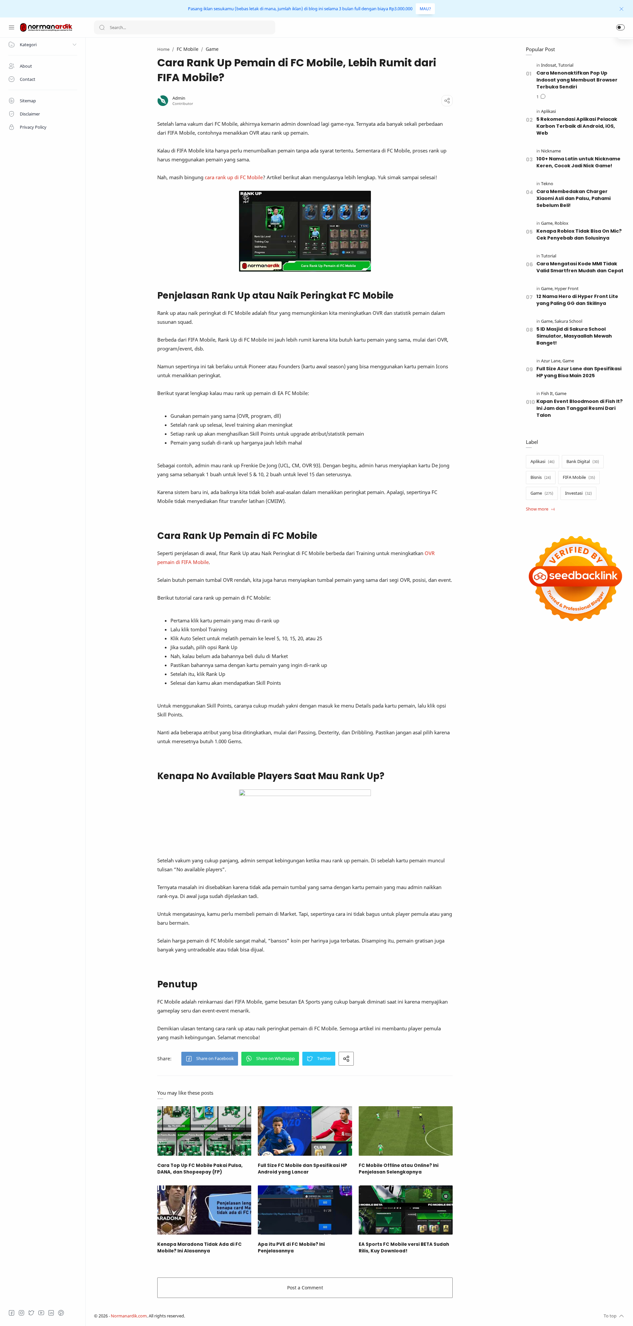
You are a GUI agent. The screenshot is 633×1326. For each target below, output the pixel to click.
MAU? (425, 9)
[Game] (547, 223)
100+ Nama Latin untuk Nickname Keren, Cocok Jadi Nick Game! (578, 162)
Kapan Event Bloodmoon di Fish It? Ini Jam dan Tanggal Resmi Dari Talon (579, 408)
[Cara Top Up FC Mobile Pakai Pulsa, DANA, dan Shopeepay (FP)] (204, 1130)
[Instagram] (21, 1312)
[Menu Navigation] (11, 27)
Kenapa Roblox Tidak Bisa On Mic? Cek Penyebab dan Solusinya (579, 234)
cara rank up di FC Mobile (234, 177)
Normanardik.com (129, 1316)
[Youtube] (41, 1312)
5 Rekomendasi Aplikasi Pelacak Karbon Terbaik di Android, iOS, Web (576, 126)
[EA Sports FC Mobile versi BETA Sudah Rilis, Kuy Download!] (406, 1210)
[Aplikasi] (548, 111)
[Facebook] (11, 1312)
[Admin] (178, 98)
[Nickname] (551, 151)
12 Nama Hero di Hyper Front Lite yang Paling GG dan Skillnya (577, 300)
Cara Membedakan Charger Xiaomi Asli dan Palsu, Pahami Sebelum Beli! (573, 198)
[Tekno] (547, 183)
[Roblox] (561, 223)
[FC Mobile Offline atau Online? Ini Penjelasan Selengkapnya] (406, 1130)
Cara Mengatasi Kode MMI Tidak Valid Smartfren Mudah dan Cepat (579, 267)
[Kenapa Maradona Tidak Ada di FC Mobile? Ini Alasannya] (204, 1210)
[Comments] (541, 97)
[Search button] (102, 27)
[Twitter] (31, 1312)
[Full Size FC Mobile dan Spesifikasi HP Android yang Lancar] (305, 1130)
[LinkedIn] (51, 1312)
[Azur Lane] (551, 361)
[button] (620, 27)
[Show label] (540, 509)
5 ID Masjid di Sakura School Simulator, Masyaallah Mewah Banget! (574, 336)
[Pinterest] (61, 1312)
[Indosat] (549, 65)
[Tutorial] (565, 65)
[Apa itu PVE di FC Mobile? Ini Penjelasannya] (305, 1210)
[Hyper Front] (567, 288)
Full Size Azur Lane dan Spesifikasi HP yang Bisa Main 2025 (578, 372)
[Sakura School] (568, 321)
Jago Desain (228, 1316)
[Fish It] (547, 393)
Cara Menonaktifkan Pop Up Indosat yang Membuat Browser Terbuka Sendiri (577, 80)
